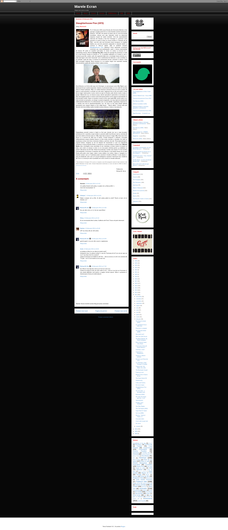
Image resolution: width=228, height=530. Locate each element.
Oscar (147, 474)
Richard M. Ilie (84, 207)
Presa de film (145, 476)
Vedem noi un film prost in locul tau (142, 483)
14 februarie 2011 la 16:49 (98, 238)
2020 (136, 274)
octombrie (139, 301)
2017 (136, 281)
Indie (150, 468)
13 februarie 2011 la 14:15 (92, 183)
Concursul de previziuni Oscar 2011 (142, 110)
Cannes (139, 446)
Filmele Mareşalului (140, 463)
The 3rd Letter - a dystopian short (140, 391)
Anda (81, 249)
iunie (137, 310)
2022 (136, 270)
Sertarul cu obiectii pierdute (140, 356)
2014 (136, 288)
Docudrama (145, 456)
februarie (138, 319)
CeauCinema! (136, 174)
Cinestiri (135, 177)
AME (121, 13)
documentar (139, 493)
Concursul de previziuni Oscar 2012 (142, 98)
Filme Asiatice (136, 459)
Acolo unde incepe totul (142, 421)
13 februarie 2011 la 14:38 (98, 207)
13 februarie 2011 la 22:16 (91, 218)
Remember (149, 478)
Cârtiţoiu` (83, 195)
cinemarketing (136, 490)
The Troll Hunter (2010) (142, 408)
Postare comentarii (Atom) (105, 317)
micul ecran (136, 495)
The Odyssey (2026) (138, 101)
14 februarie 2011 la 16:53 (91, 249)
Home (78, 13)
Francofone (136, 464)
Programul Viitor (138, 478)
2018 (136, 279)
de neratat (138, 492)
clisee (150, 490)
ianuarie (138, 426)
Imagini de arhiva (140, 468)
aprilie (138, 314)
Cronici (93, 13)
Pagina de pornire (101, 311)
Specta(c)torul (139, 400)
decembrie (139, 296)
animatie (143, 488)
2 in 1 (150, 443)
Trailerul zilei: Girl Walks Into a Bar (141, 367)
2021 (136, 272)
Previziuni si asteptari (141, 328)
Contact (101, 13)
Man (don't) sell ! (140, 334)
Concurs (135, 454)
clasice (144, 490)
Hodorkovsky (139, 380)
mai (137, 312)
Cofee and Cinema (140, 382)
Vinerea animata (140, 485)
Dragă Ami (135, 136)
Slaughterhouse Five (96, 47)
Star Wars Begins (140, 406)
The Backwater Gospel (141, 370)
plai (145, 495)
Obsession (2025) (137, 138)
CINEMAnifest (112, 13)
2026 (136, 261)
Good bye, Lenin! (140, 349)
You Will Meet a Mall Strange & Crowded (141, 363)
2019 (136, 276)
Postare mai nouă (82, 311)
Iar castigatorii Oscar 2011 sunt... (141, 325)
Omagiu (138, 474)
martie (138, 317)
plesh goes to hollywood (142, 496)
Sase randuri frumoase (144, 479)
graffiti (148, 493)
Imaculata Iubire (140, 419)
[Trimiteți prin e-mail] (84, 173)
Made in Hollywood (138, 188)
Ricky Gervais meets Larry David (141, 343)
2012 (136, 292)
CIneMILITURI (148, 444)
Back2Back (138, 444)
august (138, 305)
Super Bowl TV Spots (141, 410)
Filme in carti (145, 461)
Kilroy (82, 218)
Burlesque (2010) (140, 394)
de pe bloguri (149, 492)
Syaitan (82, 228)
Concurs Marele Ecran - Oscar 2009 (142, 95)
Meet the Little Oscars (141, 336)
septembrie (139, 303)
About (85, 13)
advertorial (144, 486)
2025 (136, 263)
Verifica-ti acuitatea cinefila (140, 103)
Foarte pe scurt (140, 372)
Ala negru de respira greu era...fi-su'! (141, 397)
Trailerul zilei (141, 482)
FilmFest (142, 458)
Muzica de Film (147, 473)
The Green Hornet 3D (141, 378)
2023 (136, 267)
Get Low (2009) (140, 413)
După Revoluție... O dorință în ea (141, 113)
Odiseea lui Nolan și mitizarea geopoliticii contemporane (140, 107)
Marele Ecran (85, 7)
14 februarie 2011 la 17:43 (98, 266)
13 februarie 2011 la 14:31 (93, 195)
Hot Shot (149, 466)
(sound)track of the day (139, 443)
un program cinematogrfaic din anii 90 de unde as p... (142, 148)
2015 (136, 285)
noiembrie (139, 298)
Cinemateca (136, 452)
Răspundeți (83, 190)
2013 (136, 290)
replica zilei (136, 498)
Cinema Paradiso (140, 451)
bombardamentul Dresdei (81, 165)
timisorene (147, 498)
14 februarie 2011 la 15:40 (92, 228)
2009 (136, 431)
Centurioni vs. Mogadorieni (139, 352)
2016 (136, 283)
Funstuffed (148, 464)
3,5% (128, 13)
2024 (136, 265)
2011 (136, 294)
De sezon (138, 423)
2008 (136, 433)
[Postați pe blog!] (86, 173)
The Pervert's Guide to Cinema (141, 198)
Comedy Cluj (145, 452)
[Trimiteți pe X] (87, 173)
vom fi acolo (141, 501)
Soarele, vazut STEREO (139, 403)
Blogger (123, 526)
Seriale (134, 193)
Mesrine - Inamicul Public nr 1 (140, 416)
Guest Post (140, 466)
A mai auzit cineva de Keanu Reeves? (141, 346)
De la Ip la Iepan (140, 385)
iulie (137, 308)
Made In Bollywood (143, 471)
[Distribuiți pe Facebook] (89, 173)
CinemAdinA (143, 449)
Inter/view (135, 185)
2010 (136, 429)
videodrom (135, 201)
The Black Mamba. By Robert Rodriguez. (141, 339)
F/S (134, 458)
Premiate (135, 476)
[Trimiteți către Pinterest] (91, 173)
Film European (136, 179)
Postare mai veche (121, 311)
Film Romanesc (137, 182)
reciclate (148, 496)
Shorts (134, 196)
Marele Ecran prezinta (138, 190)
